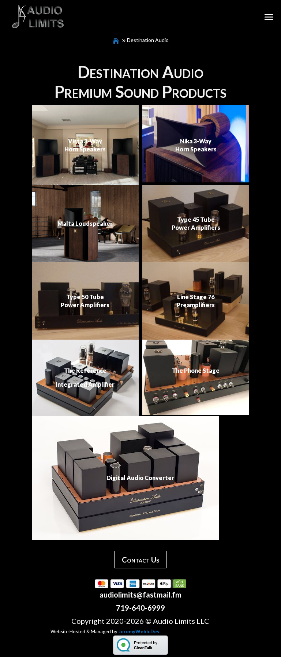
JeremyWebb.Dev (139, 631)
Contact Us (140, 559)
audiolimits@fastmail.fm (140, 594)
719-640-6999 (140, 607)
